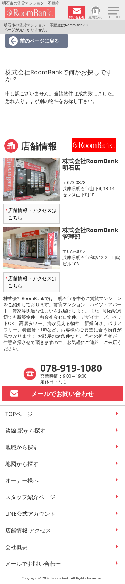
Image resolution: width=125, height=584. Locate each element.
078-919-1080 (71, 367)
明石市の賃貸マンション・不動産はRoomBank (44, 24)
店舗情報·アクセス (28, 530)
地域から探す (22, 447)
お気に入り (95, 17)
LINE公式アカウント (30, 513)
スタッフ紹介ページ (30, 497)
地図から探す (22, 464)
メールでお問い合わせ (33, 563)
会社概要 (16, 547)
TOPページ (19, 414)
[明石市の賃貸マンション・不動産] (34, 12)
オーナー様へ (22, 480)
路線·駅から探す (25, 430)
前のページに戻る (39, 40)
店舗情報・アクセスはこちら (32, 214)
